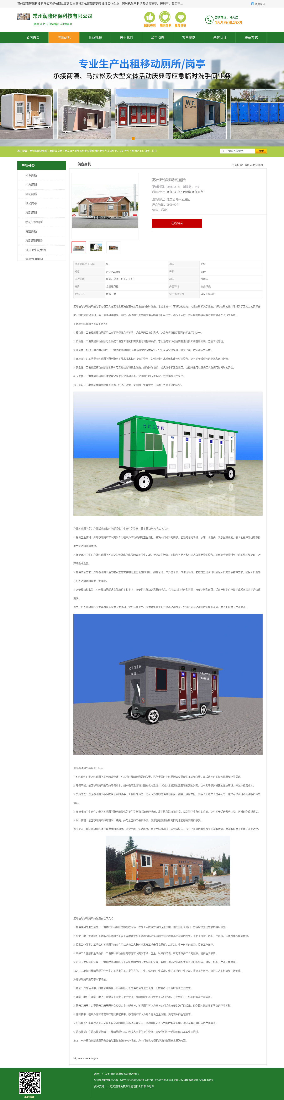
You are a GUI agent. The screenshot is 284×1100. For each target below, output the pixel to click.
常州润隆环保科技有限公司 (184, 1080)
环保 (170, 192)
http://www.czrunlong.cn (85, 1058)
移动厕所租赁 (34, 240)
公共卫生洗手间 (35, 250)
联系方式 (251, 37)
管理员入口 (137, 1086)
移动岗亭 (31, 203)
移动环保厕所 (34, 222)
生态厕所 (31, 184)
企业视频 (95, 37)
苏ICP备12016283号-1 (156, 1080)
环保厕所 (31, 175)
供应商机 (64, 37)
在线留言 (177, 223)
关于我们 (126, 37)
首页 (246, 165)
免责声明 (125, 1086)
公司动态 (157, 37)
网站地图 (149, 1086)
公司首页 (33, 37)
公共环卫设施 (182, 192)
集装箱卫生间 (34, 259)
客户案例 (188, 37)
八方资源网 (113, 1086)
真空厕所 (31, 231)
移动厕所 (31, 212)
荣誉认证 (220, 37)
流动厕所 (31, 194)
